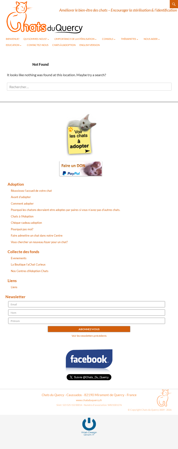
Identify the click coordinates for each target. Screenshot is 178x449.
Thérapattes (128, 38)
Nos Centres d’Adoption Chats (29, 271)
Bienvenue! (13, 38)
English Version (89, 45)
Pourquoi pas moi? (22, 229)
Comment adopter (22, 203)
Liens (14, 287)
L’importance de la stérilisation (74, 38)
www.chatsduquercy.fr (89, 400)
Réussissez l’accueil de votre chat (31, 190)
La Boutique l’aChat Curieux (28, 264)
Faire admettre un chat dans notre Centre (37, 235)
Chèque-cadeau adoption (26, 222)
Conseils (107, 38)
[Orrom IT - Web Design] (89, 423)
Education (12, 45)
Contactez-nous (37, 45)
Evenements (18, 258)
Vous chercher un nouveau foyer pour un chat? (39, 242)
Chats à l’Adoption (64, 45)
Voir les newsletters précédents (89, 335)
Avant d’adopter (21, 197)
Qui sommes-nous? (35, 38)
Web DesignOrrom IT (89, 433)
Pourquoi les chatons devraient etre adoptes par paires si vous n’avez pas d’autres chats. (65, 210)
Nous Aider (151, 38)
